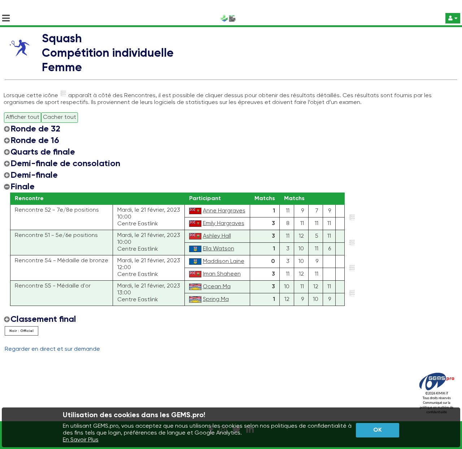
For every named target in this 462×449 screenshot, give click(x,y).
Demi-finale (34, 175)
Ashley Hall (217, 236)
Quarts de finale (42, 152)
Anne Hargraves (224, 211)
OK (377, 430)
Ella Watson (218, 249)
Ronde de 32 (35, 129)
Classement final (43, 319)
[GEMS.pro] (437, 390)
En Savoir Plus (81, 440)
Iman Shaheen (222, 274)
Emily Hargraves (223, 223)
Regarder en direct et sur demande (52, 349)
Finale (22, 186)
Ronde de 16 (34, 140)
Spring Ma (216, 299)
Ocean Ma (217, 287)
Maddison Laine (223, 261)
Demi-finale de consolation (65, 163)
